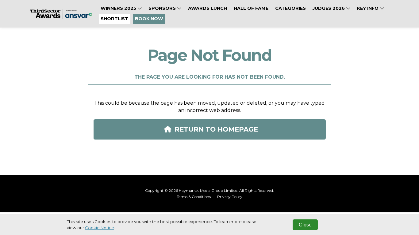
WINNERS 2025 (119, 8)
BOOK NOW (149, 18)
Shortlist (114, 18)
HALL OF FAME (251, 8)
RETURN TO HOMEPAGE (216, 129)
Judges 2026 (329, 8)
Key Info (368, 8)
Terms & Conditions (194, 196)
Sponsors (162, 8)
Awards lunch (207, 8)
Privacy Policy (229, 196)
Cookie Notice (99, 227)
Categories (290, 8)
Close (305, 224)
